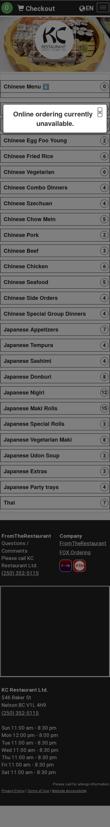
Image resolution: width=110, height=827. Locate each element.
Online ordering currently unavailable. (53, 118)
